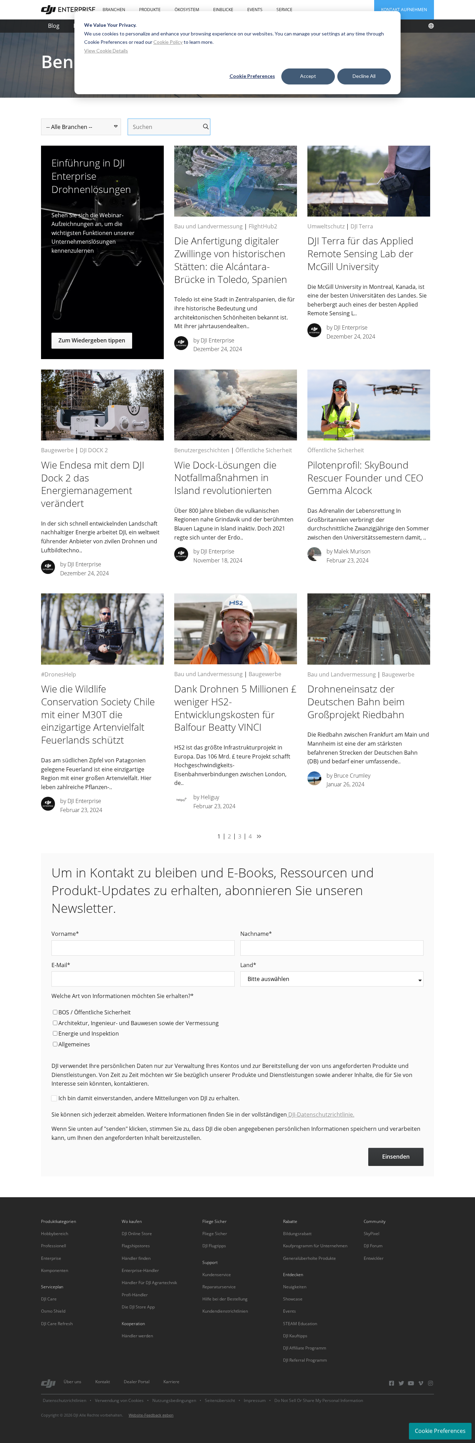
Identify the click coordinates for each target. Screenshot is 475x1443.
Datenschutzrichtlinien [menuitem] (64, 1400)
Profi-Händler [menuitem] (135, 1295)
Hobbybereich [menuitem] (54, 1234)
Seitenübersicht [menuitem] (220, 1400)
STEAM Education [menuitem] (300, 1324)
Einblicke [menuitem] (223, 10)
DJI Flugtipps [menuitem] (214, 1246)
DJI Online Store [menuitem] (137, 1234)
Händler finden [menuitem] (136, 1258)
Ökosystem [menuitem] (187, 10)
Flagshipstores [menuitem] (136, 1246)
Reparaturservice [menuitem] (219, 1287)
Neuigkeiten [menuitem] (294, 1287)
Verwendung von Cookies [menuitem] (119, 1400)
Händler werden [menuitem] (137, 1336)
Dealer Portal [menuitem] (137, 1382)
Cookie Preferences (252, 76)
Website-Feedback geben (151, 1415)
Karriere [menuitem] (171, 1382)
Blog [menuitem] (53, 26)
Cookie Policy (168, 42)
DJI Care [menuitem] (49, 1299)
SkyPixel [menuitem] (371, 1234)
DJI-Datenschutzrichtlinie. (320, 1114)
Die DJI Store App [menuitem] (138, 1307)
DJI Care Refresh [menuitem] (57, 1324)
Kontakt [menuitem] (102, 1382)
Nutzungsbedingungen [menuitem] (174, 1400)
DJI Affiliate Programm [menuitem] (304, 1348)
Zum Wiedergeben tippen (91, 340)
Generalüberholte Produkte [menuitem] (309, 1258)
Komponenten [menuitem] (54, 1270)
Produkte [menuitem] (150, 10)
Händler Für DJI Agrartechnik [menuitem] (149, 1283)
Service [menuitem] (284, 10)
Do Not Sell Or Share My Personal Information (318, 1400)
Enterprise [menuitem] (51, 1258)
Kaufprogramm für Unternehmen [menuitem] (315, 1246)
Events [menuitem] (255, 10)
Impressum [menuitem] (255, 1400)
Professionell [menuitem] (53, 1246)
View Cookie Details (106, 51)
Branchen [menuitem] (114, 10)
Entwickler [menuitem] (374, 1258)
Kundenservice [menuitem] (216, 1275)
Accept (308, 76)
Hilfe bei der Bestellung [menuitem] (225, 1299)
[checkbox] (237, 1029)
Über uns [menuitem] (72, 1382)
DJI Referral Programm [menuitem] (305, 1360)
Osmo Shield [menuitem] (53, 1311)
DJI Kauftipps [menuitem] (295, 1336)
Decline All (364, 76)
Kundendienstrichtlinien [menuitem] (225, 1311)
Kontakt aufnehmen (404, 10)
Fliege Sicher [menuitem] (214, 1234)
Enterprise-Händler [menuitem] (140, 1270)
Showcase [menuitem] (293, 1299)
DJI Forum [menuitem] (373, 1246)
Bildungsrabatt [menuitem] (297, 1234)
